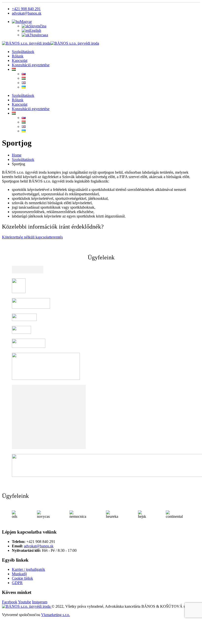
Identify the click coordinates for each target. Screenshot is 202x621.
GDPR (17, 583)
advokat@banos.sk (26, 13)
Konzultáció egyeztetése (31, 65)
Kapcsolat (19, 60)
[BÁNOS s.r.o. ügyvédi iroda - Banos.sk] (50, 43)
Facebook (9, 602)
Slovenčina (37, 26)
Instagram (39, 602)
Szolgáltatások (23, 52)
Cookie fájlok (22, 578)
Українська (39, 35)
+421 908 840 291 (26, 9)
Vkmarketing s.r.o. (55, 615)
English (35, 30)
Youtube (24, 602)
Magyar (26, 21)
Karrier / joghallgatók (28, 569)
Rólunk (17, 56)
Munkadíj (19, 574)
